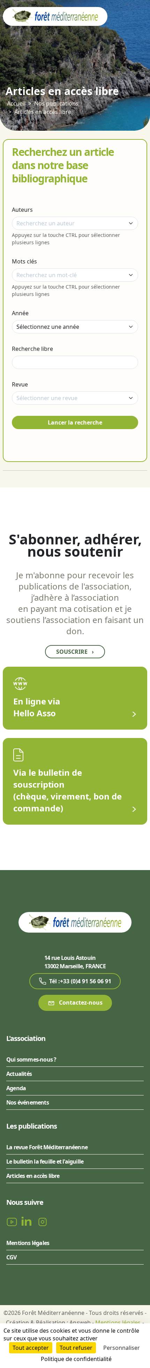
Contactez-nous (80, 1002)
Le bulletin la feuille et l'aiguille (44, 1161)
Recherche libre (32, 349)
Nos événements (27, 1102)
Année (20, 313)
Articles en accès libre (42, 112)
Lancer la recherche (75, 422)
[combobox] (75, 223)
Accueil (16, 103)
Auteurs (22, 209)
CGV (11, 1257)
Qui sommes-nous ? (31, 1059)
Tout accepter (31, 1348)
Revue (20, 384)
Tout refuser (76, 1348)
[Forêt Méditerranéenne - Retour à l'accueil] (55, 16)
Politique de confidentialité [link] (76, 1359)
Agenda (16, 1088)
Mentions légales (27, 1243)
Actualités (19, 1074)
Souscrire (75, 652)
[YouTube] (12, 1221)
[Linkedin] (28, 1221)
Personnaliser (121, 1348)
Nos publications (56, 103)
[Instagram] (42, 1221)
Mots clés (24, 261)
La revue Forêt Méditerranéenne (47, 1147)
